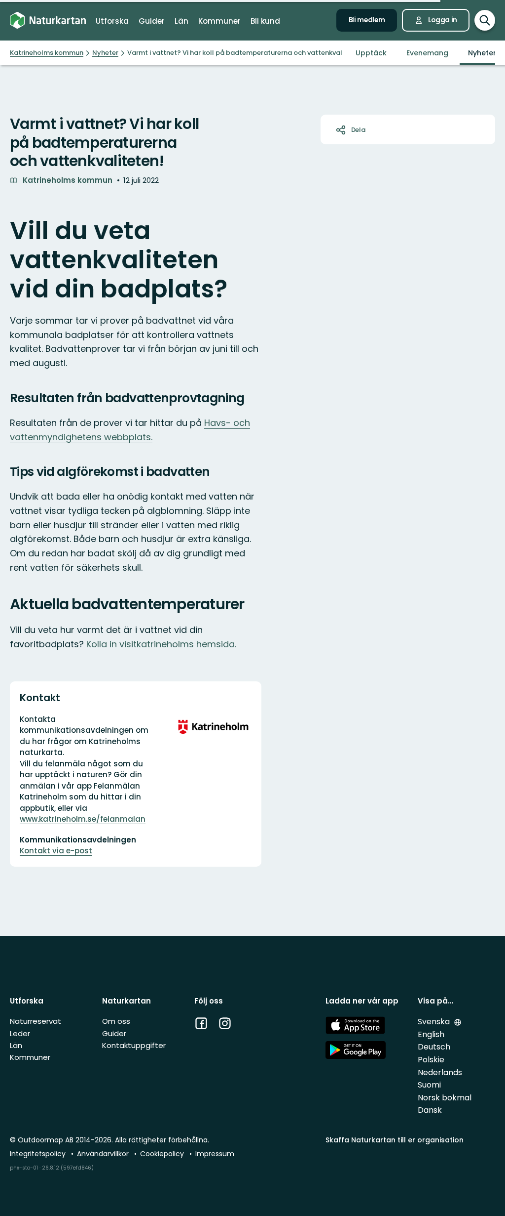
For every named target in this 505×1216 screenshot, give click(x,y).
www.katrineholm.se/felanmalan (82, 819)
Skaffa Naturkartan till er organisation (394, 1140)
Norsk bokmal (444, 1097)
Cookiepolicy (163, 1154)
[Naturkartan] (48, 20)
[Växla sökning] (484, 20)
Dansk (430, 1110)
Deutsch (434, 1046)
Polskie (431, 1059)
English (431, 1034)
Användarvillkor (104, 1154)
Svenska (435, 1021)
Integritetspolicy (39, 1154)
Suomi (429, 1084)
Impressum (214, 1154)
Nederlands (440, 1072)
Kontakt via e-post (56, 850)
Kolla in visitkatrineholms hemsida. (161, 644)
